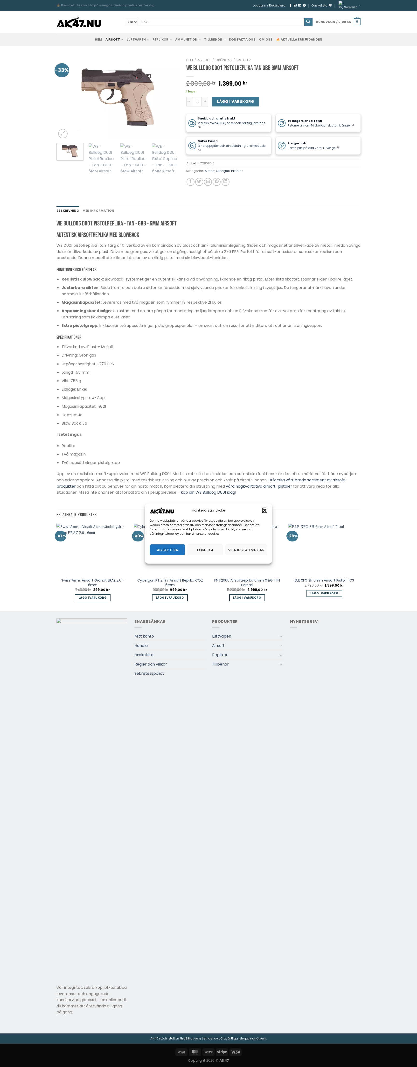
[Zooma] (63, 133)
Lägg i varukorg (235, 101)
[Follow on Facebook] (290, 5)
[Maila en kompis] (208, 182)
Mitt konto (144, 636)
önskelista (143, 655)
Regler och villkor (150, 664)
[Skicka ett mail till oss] (299, 5)
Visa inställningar (246, 549)
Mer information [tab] (98, 211)
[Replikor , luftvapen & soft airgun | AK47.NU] (78, 22)
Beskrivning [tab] (67, 211)
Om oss (266, 39)
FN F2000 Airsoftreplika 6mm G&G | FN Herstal (247, 582)
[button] (264, 510)
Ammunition (186, 39)
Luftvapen (136, 39)
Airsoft (112, 39)
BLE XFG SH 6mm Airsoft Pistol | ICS (324, 580)
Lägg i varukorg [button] (93, 598)
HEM (98, 39)
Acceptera (167, 549)
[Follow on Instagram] (295, 5)
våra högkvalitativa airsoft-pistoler (259, 486)
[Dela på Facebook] (191, 182)
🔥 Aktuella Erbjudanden (299, 39)
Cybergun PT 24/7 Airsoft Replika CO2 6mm (170, 582)
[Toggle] (281, 636)
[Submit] (308, 22)
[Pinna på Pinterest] (217, 182)
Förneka (205, 549)
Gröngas (223, 60)
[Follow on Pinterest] (304, 5)
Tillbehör (213, 39)
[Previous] (65, 97)
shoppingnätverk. (253, 1038)
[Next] (170, 97)
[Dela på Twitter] (199, 182)
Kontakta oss (242, 39)
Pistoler (243, 60)
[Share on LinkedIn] (225, 182)
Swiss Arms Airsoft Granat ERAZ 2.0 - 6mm (92, 582)
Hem (189, 60)
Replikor (161, 39)
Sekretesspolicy (149, 673)
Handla (141, 645)
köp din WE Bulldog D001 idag (208, 492)
